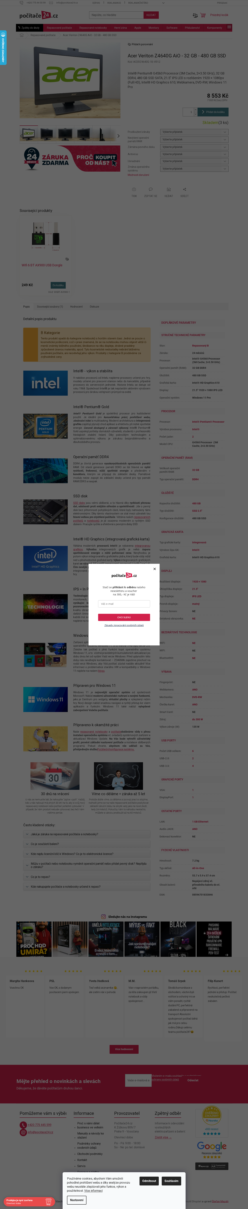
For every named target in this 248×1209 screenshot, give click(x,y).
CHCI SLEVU (124, 617)
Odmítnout (149, 1181)
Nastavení (76, 1200)
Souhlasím (171, 1181)
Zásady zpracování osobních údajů (124, 625)
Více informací (93, 1190)
